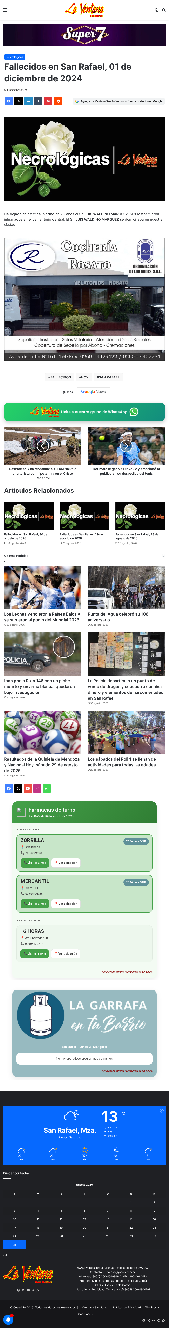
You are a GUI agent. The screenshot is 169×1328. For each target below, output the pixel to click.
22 (131, 1227)
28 (107, 1236)
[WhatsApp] (38, 1290)
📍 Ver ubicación (65, 862)
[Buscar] (164, 11)
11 (38, 1219)
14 (107, 1219)
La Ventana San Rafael (94, 1307)
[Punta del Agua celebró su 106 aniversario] (126, 587)
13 (84, 1219)
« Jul (6, 1255)
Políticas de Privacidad (126, 1307)
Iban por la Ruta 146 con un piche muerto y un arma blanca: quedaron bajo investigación (39, 686)
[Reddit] (58, 101)
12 (61, 1219)
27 (84, 1236)
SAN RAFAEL (109, 377)
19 (61, 1227)
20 (84, 1227)
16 (154, 1219)
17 (14, 1227)
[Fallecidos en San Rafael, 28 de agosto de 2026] (140, 516)
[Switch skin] (157, 11)
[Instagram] (33, 1290)
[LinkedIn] (28, 101)
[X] (18, 101)
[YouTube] (28, 1290)
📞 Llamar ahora (35, 862)
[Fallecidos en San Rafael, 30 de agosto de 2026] (29, 516)
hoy (85, 377)
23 (154, 1227)
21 (107, 1227)
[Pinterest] (48, 101)
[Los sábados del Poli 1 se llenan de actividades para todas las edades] (126, 732)
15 (131, 1219)
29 (131, 1236)
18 (37, 1227)
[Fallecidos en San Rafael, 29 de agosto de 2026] (84, 516)
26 (61, 1236)
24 (14, 1236)
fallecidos (60, 377)
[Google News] (93, 391)
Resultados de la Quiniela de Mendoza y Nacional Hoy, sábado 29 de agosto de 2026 (42, 765)
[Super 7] (84, 34)
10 (14, 1219)
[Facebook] (9, 101)
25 (38, 1236)
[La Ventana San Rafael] (84, 10)
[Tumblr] (38, 101)
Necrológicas (14, 57)
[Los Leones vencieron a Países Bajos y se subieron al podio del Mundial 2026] (42, 587)
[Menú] (5, 11)
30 (154, 1236)
